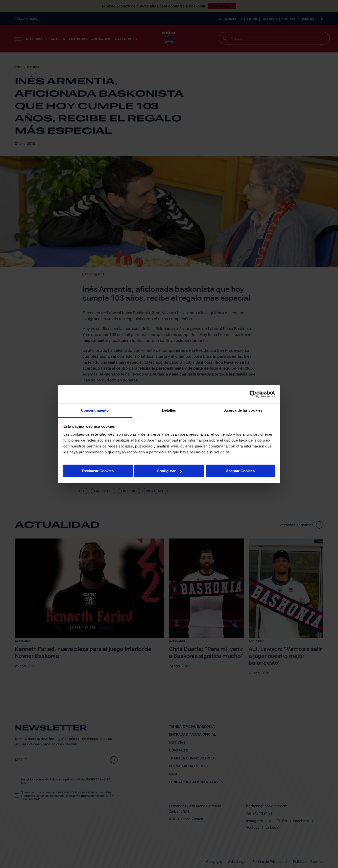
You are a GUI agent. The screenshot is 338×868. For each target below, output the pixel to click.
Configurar (166, 471)
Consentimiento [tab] (95, 410)
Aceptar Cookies (240, 471)
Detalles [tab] (169, 410)
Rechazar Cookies (98, 471)
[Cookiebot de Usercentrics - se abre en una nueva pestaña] (253, 394)
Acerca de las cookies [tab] (243, 410)
